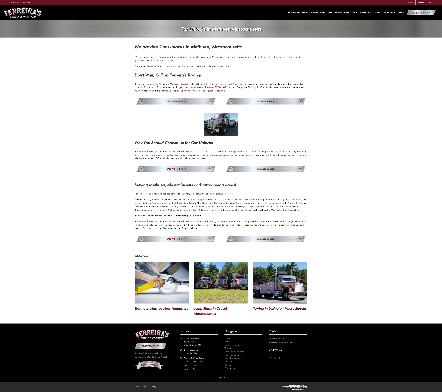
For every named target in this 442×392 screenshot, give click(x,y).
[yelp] (279, 358)
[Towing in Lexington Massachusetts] (280, 283)
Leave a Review (276, 338)
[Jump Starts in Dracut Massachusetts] (221, 283)
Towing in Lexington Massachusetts (280, 308)
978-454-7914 (25, 2)
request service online (216, 90)
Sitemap (217, 378)
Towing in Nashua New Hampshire (161, 308)
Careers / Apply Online (280, 342)
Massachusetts (187, 83)
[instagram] (275, 358)
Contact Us (229, 368)
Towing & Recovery (233, 345)
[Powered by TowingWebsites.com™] (294, 385)
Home (227, 338)
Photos (227, 365)
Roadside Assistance (234, 351)
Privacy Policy (223, 378)
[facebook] (271, 358)
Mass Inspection (232, 358)
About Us (228, 341)
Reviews (228, 361)
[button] (136, 289)
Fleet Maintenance (233, 355)
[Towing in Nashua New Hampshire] (162, 283)
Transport (228, 348)
